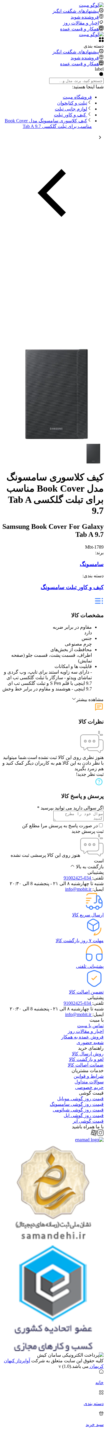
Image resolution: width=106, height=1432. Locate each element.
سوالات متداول (89, 1081)
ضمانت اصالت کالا (86, 1064)
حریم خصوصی (89, 1087)
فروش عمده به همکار (82, 1036)
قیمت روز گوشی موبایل (80, 1098)
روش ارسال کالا (88, 1053)
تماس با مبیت (90, 1025)
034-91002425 (78, 877)
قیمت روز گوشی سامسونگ (77, 1104)
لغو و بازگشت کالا (86, 1059)
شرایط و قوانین (89, 1076)
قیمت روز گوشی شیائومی (78, 1109)
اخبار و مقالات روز (86, 1031)
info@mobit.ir (78, 889)
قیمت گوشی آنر (88, 1121)
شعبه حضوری (90, 1042)
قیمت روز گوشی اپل (84, 1115)
